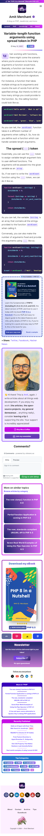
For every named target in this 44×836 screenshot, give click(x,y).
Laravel (7, 26)
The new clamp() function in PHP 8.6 (22, 689)
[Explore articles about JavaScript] (27, 636)
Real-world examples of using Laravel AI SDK (22, 750)
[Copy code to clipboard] (39, 108)
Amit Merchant (20, 17)
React (37, 26)
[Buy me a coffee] (31, 677)
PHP (14, 26)
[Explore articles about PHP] (6, 636)
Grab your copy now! (13, 332)
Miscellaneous (12, 766)
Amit (26, 394)
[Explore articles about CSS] (37, 636)
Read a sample (32, 332)
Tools (26, 770)
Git (31, 26)
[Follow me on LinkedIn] (26, 677)
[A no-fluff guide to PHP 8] (22, 289)
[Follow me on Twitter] (22, 371)
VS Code (35, 766)
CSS (24, 766)
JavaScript (23, 26)
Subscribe (20, 658)
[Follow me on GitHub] (22, 677)
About (10, 809)
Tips (34, 809)
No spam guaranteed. (22, 663)
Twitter (14, 340)
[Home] (22, 9)
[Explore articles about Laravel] (16, 636)
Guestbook (22, 813)
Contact (18, 809)
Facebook (24, 340)
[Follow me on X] (12, 677)
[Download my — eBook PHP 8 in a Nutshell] (22, 594)
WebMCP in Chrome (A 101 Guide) (22, 733)
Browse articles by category (16, 491)
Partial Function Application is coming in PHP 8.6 (22, 693)
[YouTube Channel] (17, 677)
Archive (27, 809)
